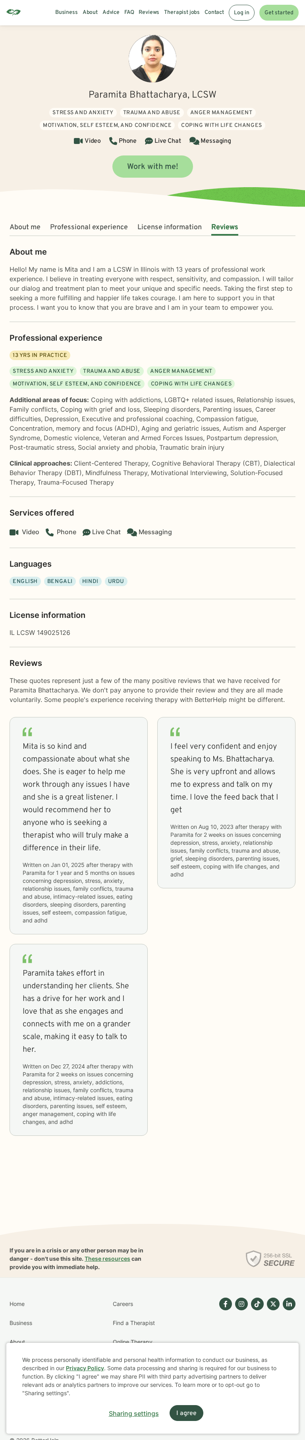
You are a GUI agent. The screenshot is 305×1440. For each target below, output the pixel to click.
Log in (241, 13)
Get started (278, 13)
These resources (107, 1258)
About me (25, 227)
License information (169, 227)
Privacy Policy (85, 1368)
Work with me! (152, 167)
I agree (186, 1413)
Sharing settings (134, 1413)
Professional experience (89, 227)
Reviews (224, 227)
